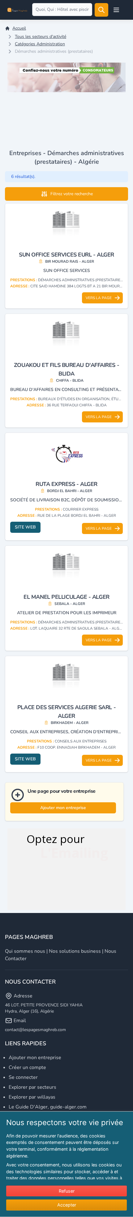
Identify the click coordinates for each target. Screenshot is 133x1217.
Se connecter (23, 1077)
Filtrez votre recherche (71, 194)
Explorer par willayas (32, 1097)
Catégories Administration (40, 44)
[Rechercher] (101, 10)
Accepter (66, 1204)
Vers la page (99, 297)
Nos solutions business (75, 951)
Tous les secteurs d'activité (40, 36)
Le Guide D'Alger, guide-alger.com (48, 1107)
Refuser (67, 1191)
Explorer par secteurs (32, 1087)
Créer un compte (27, 1067)
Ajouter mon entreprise (63, 808)
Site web (25, 527)
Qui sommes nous (25, 951)
